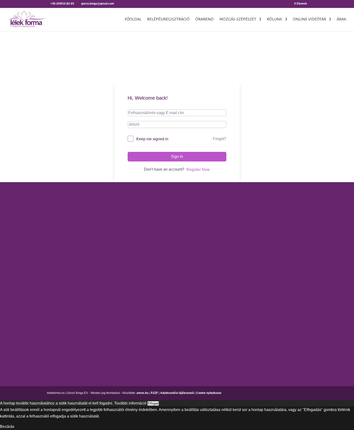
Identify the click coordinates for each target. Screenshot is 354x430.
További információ (130, 403)
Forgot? (219, 139)
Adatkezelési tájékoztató (177, 393)
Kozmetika (284, 216)
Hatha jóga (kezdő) (171, 233)
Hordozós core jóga (171, 216)
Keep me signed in (152, 139)
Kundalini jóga (167, 241)
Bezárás (7, 426)
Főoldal (133, 19)
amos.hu (142, 393)
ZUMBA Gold (226, 329)
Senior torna (225, 303)
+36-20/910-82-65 (50, 276)
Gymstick (222, 231)
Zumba (221, 320)
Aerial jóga (164, 199)
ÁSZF (154, 393)
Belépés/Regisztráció (168, 19)
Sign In (177, 156)
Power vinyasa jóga (172, 250)
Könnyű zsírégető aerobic (236, 239)
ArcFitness (224, 199)
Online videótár (309, 19)
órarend (204, 19)
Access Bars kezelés (292, 199)
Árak (341, 19)
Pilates (220, 278)
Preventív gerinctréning (234, 295)
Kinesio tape (285, 207)
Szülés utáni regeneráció (236, 311)
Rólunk (274, 19)
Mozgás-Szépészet (237, 19)
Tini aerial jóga (167, 273)
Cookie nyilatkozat (208, 393)
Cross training (226, 207)
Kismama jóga (167, 224)
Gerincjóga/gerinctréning (176, 207)
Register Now (198, 169)
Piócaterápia (285, 233)
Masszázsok (285, 224)
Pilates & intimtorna (231, 286)
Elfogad (153, 403)
